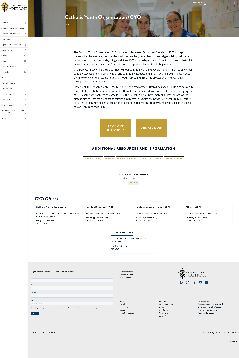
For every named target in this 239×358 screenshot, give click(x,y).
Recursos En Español (207, 313)
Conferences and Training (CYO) (153, 206)
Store (200, 316)
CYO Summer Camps (122, 232)
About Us (14, 23)
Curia (67, 24)
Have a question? (14, 105)
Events (14, 77)
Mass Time (124, 307)
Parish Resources (14, 88)
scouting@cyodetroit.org (97, 218)
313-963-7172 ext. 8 (94, 221)
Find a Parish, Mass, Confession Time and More (14, 111)
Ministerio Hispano (14, 83)
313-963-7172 (42, 224)
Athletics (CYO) (194, 206)
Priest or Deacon (127, 313)
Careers (14, 55)
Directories (14, 72)
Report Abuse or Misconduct (14, 44)
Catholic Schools (14, 50)
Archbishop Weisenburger (14, 34)
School (123, 310)
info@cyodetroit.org (199, 2)
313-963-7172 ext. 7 (144, 221)
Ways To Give (164, 313)
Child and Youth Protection (209, 307)
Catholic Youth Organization (52, 206)
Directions (220, 332)
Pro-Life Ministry (14, 94)
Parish (122, 304)
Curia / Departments (14, 66)
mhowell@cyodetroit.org (146, 218)
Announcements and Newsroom (14, 28)
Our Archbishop (166, 304)
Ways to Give (14, 99)
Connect (14, 61)
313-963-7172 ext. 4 (194, 221)
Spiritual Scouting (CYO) (99, 206)
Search (14, 118)
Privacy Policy (208, 332)
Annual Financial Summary (209, 310)
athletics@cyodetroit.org (196, 218)
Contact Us (232, 332)
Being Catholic (14, 39)
